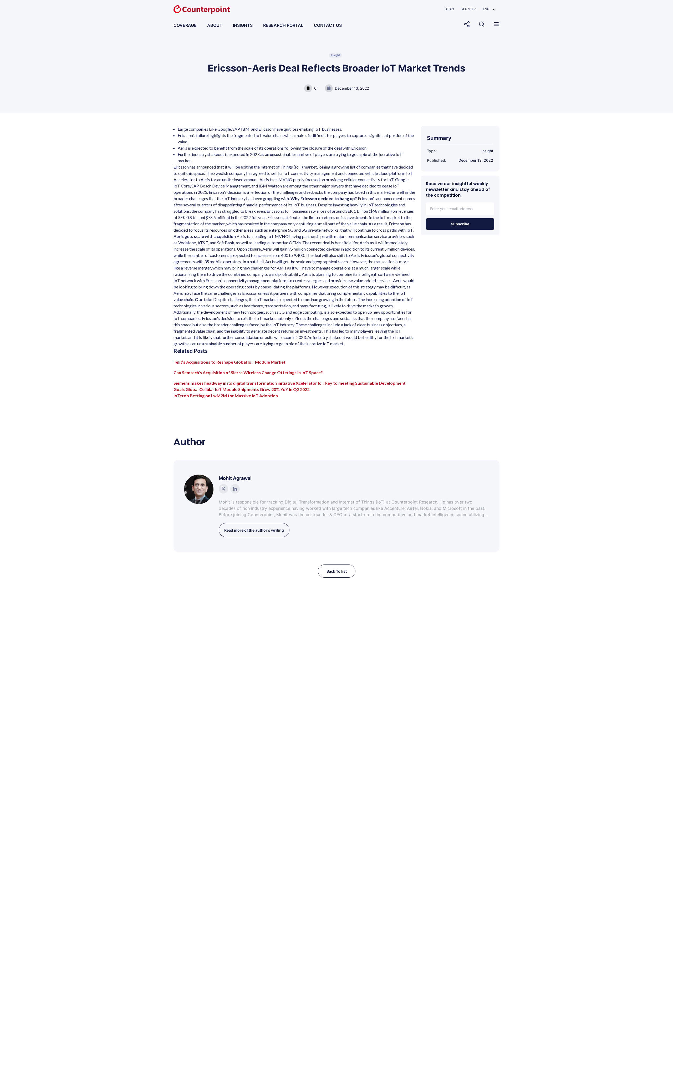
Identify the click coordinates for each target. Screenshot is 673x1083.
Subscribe (460, 224)
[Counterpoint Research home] (202, 9)
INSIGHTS (243, 25)
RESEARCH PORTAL (283, 25)
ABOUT (214, 25)
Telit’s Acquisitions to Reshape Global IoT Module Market (229, 361)
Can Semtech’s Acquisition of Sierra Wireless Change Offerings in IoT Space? (248, 372)
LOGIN (449, 9)
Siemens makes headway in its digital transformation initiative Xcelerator (245, 382)
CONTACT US (328, 25)
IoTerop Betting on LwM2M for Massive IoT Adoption (226, 395)
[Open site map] (496, 24)
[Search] (481, 24)
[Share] (467, 24)
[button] (489, 9)
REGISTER (468, 9)
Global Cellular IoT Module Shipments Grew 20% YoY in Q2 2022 (247, 389)
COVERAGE (185, 25)
